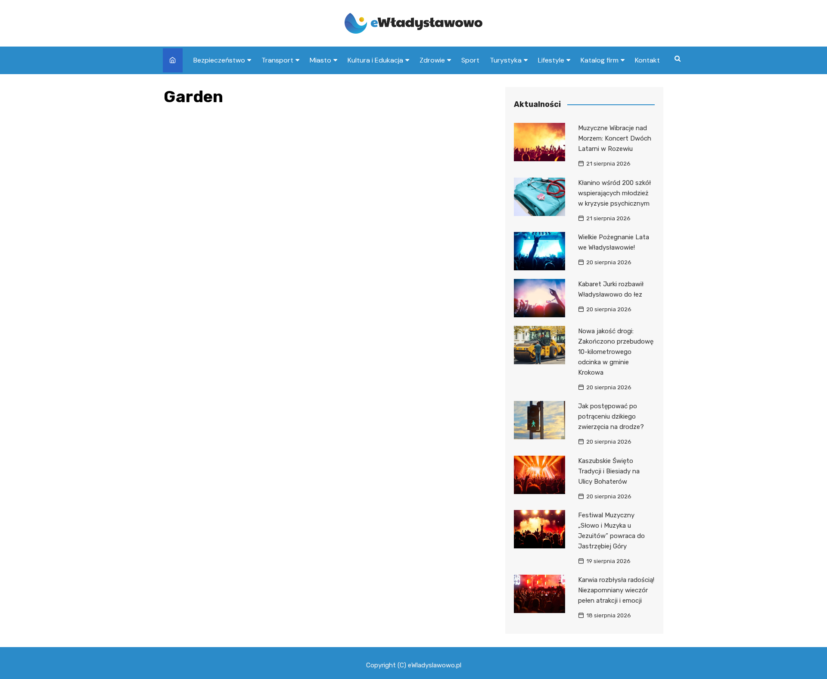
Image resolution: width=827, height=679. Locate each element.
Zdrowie (432, 60)
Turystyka (506, 60)
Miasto (320, 60)
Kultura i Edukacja (375, 60)
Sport (470, 60)
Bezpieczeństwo (219, 60)
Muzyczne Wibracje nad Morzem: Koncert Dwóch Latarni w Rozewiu (614, 138)
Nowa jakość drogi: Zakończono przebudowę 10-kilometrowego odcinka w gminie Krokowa (615, 351)
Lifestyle (551, 60)
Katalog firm (600, 60)
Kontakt (647, 60)
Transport (277, 60)
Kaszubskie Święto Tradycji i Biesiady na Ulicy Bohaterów (609, 471)
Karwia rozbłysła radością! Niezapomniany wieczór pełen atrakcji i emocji (616, 590)
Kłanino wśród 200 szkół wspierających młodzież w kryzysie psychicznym (614, 193)
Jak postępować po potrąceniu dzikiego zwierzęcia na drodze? (611, 416)
